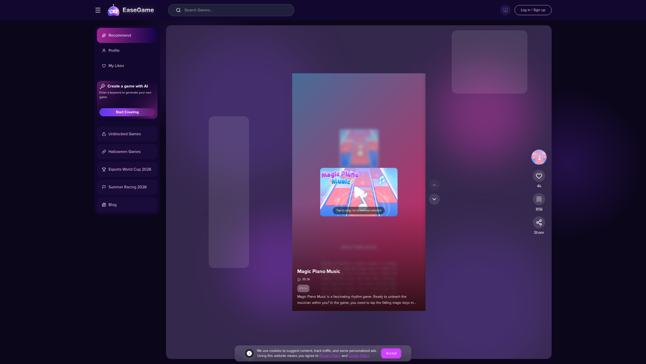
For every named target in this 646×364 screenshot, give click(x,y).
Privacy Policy (330, 356)
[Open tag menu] (97, 10)
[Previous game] (434, 185)
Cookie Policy (358, 356)
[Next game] (434, 199)
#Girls (303, 288)
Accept (391, 353)
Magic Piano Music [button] (318, 271)
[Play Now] (358, 192)
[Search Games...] (179, 10)
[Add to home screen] (505, 10)
